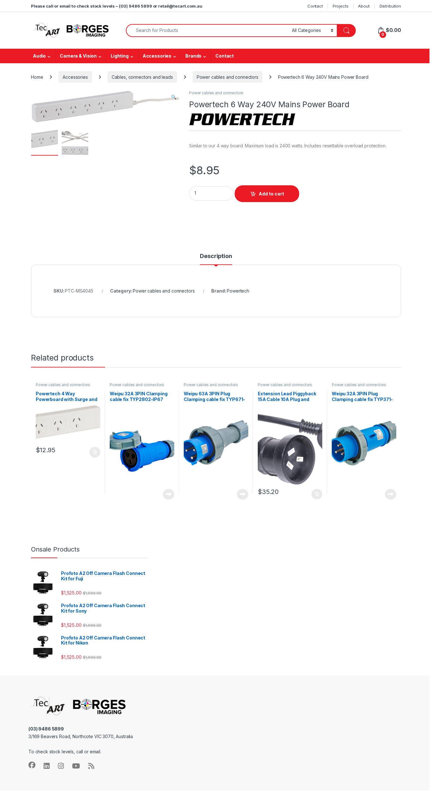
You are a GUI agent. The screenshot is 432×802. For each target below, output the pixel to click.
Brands (193, 56)
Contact (315, 6)
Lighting (120, 56)
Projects (341, 6)
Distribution (390, 6)
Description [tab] (216, 256)
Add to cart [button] (94, 452)
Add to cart (271, 193)
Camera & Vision (78, 56)
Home (37, 77)
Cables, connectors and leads (142, 77)
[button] (173, 97)
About (363, 6)
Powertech (238, 290)
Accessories (157, 56)
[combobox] (207, 30)
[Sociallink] (31, 765)
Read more (168, 494)
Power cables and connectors (227, 77)
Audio (39, 56)
